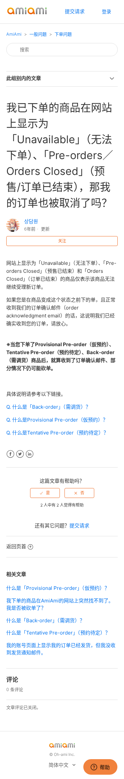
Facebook (10, 454)
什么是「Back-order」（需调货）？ (45, 620)
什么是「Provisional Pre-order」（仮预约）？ (57, 588)
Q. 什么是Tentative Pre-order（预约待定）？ (57, 433)
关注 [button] (62, 240)
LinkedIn (29, 454)
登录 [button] (106, 11)
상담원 (31, 221)
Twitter (20, 454)
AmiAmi (13, 34)
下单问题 (63, 34)
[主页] (27, 15)
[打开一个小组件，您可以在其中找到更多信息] (100, 767)
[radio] (45, 493)
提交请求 (75, 11)
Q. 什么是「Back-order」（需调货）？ (48, 407)
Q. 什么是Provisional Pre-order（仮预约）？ (57, 420)
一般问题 (38, 34)
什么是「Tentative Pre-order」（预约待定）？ (58, 633)
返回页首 (16, 546)
